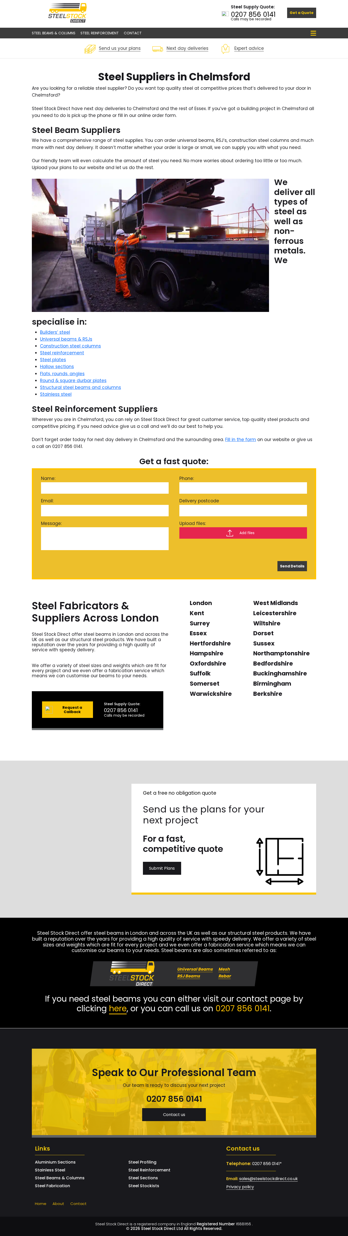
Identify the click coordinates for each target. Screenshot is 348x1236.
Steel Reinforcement (100, 33)
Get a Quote (302, 12)
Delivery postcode (199, 500)
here (118, 1008)
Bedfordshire (273, 663)
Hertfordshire (210, 643)
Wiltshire (266, 623)
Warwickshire (211, 694)
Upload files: (192, 523)
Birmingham (272, 684)
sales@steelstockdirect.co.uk (268, 1179)
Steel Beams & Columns (53, 33)
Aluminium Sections (55, 1162)
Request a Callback (72, 709)
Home (40, 1203)
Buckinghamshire (280, 673)
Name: (48, 478)
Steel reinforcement (62, 353)
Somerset (204, 684)
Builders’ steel (55, 332)
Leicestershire (275, 613)
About (58, 1203)
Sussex (264, 643)
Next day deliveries (187, 48)
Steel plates (53, 360)
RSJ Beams (188, 976)
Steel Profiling (142, 1162)
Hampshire (206, 653)
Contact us (174, 1115)
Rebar (224, 976)
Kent (197, 613)
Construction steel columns (70, 346)
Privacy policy (240, 1186)
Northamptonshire (281, 653)
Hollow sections (57, 367)
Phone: (186, 478)
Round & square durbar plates (73, 381)
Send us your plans (120, 48)
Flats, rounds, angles (62, 374)
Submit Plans (162, 868)
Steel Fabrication (52, 1186)
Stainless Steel (50, 1170)
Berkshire (267, 694)
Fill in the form (240, 439)
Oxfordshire (208, 663)
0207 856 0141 (253, 14)
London (201, 603)
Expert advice (249, 48)
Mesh (224, 969)
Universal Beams (195, 969)
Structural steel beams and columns (80, 387)
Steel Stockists (143, 1186)
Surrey (200, 623)
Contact (133, 33)
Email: (47, 500)
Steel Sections (143, 1178)
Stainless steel (56, 394)
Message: (51, 523)
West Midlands (275, 603)
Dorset (263, 633)
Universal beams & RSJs (66, 339)
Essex (198, 633)
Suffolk (200, 673)
